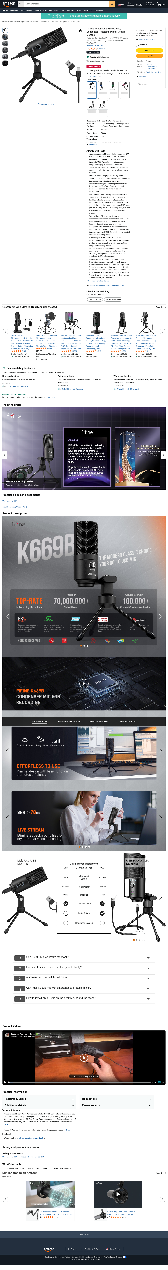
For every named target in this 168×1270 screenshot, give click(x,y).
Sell (62, 10)
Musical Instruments (9, 22)
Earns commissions (57, 1034)
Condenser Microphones (60, 22)
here (6, 1124)
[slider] (79, 1082)
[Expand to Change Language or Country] (81, 1249)
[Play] (4, 1082)
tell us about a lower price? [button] (31, 1138)
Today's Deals (26, 10)
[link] (22, 342)
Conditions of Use (51, 1257)
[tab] (81, 646)
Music (79, 10)
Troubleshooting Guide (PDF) (14, 507)
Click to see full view (46, 104)
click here (68, 1130)
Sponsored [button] (6, 1176)
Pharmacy (88, 10)
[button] (5, 10)
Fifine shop (150, 64)
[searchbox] (66, 3)
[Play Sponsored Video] (118, 1194)
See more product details (98, 281)
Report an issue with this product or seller (107, 286)
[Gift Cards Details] (58, 10)
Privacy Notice (64, 1257)
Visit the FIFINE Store (95, 46)
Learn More (138, 932)
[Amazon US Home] (49, 1250)
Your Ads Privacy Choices (113, 1257)
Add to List (142, 84)
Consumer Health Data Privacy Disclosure (87, 1257)
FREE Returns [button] (92, 77)
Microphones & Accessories (28, 22)
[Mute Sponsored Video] (71, 1205)
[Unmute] (163, 1082)
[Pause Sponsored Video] (71, 1200)
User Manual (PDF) (10, 501)
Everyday (99, 10)
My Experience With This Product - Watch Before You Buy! (35, 1036)
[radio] (5, 30)
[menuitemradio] (159, 1082)
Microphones (44, 22)
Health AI (14, 10)
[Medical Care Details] (46, 10)
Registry (70, 10)
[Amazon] (9, 4)
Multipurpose (75, 22)
